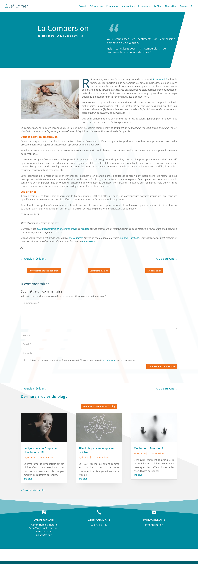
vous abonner (109, 360)
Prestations (112, 6)
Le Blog (157, 6)
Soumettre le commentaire (161, 366)
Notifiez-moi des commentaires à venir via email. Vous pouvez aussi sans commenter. (81, 360)
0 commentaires (74, 35)
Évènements (144, 6)
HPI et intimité (159, 79)
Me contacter (154, 270)
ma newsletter (89, 241)
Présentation (96, 6)
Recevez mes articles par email (44, 270)
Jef (43, 35)
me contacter (76, 238)
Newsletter (170, 6)
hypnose (85, 228)
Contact (184, 6)
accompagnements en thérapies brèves (56, 228)
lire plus (28, 478)
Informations (128, 6)
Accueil (82, 6)
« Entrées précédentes (33, 490)
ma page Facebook (129, 238)
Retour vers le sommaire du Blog (99, 406)
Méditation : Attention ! (148, 448)
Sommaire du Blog (99, 270)
